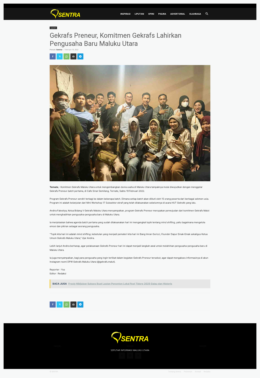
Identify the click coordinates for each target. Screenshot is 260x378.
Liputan (139, 13)
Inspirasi (125, 13)
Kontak (198, 371)
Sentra (59, 49)
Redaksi (207, 371)
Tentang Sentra (174, 371)
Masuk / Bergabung (185, 6)
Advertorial (177, 13)
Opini (151, 13)
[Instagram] (203, 6)
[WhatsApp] (66, 56)
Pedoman (188, 371)
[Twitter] (208, 6)
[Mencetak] (73, 56)
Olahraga (195, 13)
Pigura (162, 13)
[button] (206, 14)
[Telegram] (80, 56)
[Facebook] (198, 6)
